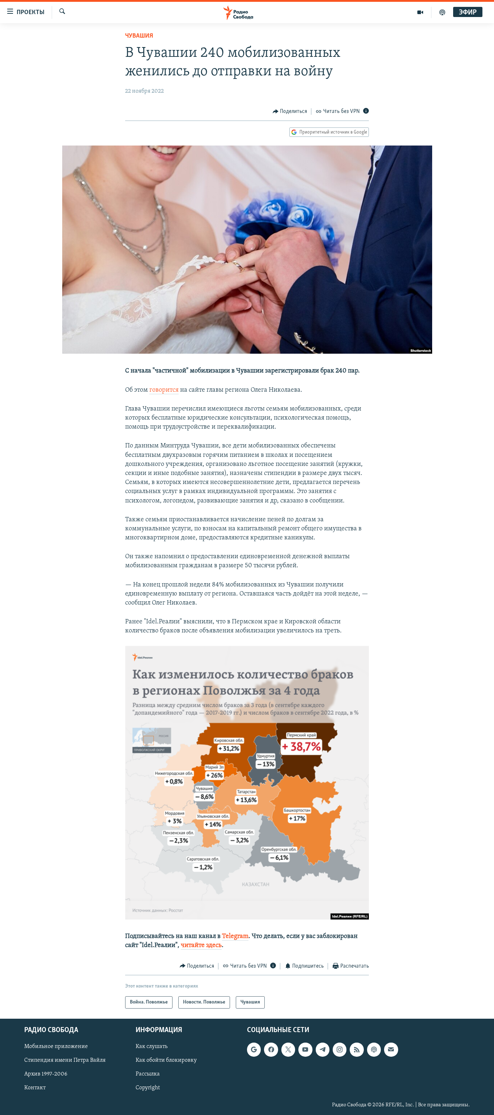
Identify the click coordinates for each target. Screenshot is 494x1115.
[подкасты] (442, 12)
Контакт (35, 1088)
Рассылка (148, 1074)
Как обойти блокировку (166, 1061)
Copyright (148, 1088)
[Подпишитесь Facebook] (271, 1049)
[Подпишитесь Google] (254, 1049)
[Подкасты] (374, 1049)
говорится (164, 390)
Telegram (235, 936)
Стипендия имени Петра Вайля (65, 1061)
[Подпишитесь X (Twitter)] (288, 1049)
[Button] (290, 111)
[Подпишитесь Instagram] (339, 1049)
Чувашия (139, 36)
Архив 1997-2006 (45, 1074)
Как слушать (151, 1046)
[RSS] (356, 1049)
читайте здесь (201, 945)
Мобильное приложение (56, 1046)
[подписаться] (391, 1049)
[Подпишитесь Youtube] (305, 1049)
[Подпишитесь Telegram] (322, 1049)
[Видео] (420, 12)
